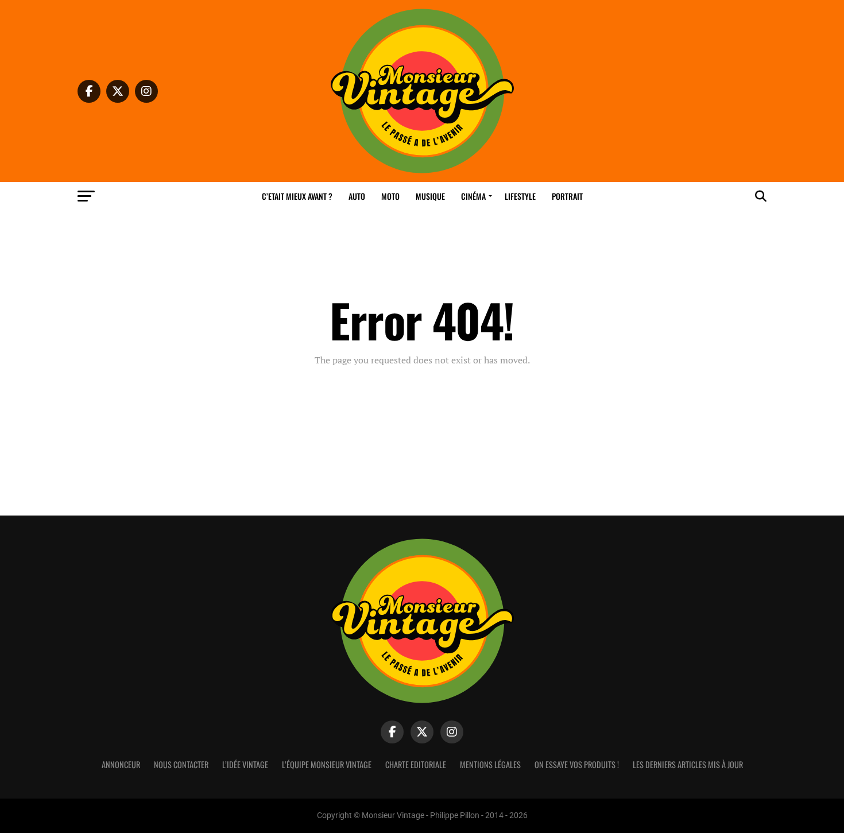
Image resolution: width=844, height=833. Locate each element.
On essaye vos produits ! (577, 764)
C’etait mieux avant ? (297, 196)
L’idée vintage (245, 764)
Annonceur (121, 764)
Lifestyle (520, 196)
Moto (390, 196)
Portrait (567, 196)
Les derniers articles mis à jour (688, 764)
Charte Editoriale (415, 764)
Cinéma (473, 196)
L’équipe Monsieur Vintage (326, 764)
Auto (357, 196)
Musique (430, 196)
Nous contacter (181, 764)
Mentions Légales (490, 764)
